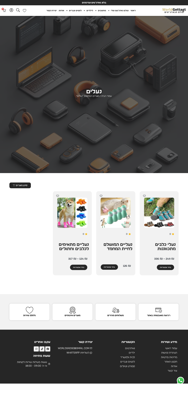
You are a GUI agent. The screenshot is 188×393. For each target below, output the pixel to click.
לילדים (90, 11)
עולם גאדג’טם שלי (120, 11)
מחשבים (102, 11)
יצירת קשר (51, 11)
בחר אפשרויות (165, 267)
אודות (61, 11)
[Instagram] (36, 348)
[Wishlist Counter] (24, 10)
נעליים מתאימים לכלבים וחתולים (74, 247)
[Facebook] (47, 348)
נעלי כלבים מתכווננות (165, 247)
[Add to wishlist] (144, 196)
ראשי (133, 11)
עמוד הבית (106, 96)
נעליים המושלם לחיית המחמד (118, 247)
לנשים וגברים (75, 11)
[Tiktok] (42, 348)
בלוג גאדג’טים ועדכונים (94, 2)
